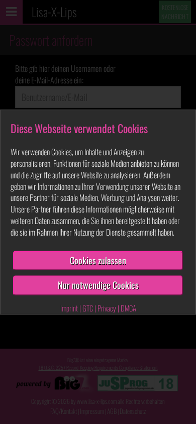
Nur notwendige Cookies (98, 285)
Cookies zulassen (98, 260)
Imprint (69, 307)
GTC (87, 307)
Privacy (106, 307)
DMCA (128, 307)
